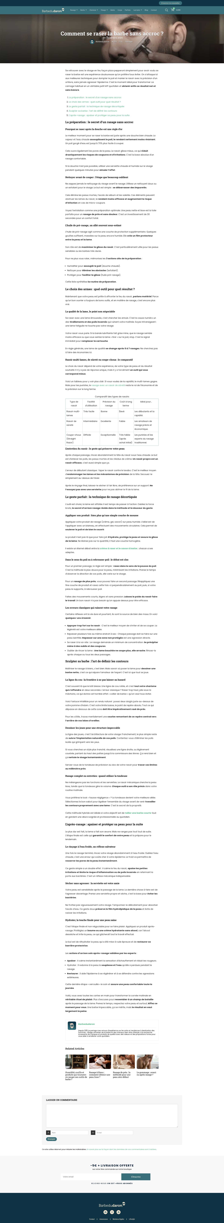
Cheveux (92, 10)
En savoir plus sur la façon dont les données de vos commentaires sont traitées (121, 1149)
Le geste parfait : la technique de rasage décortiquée (96, 106)
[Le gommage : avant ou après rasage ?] (148, 1056)
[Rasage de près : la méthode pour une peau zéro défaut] (124, 1056)
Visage (103, 10)
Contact (154, 10)
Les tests (136, 10)
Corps (120, 10)
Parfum (128, 10)
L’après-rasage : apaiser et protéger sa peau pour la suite (99, 115)
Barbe (82, 10)
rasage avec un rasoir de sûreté (108, 385)
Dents (112, 10)
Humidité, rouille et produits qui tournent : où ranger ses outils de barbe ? (76, 1076)
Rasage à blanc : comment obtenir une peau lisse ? (99, 1074)
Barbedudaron (102, 41)
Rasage (73, 10)
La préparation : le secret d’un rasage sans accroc (95, 97)
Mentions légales (118, 1219)
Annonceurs (104, 1219)
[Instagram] (112, 1212)
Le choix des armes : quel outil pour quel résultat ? (95, 101)
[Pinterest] (119, 1212)
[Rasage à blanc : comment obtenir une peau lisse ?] (100, 1056)
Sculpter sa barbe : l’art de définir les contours (93, 110)
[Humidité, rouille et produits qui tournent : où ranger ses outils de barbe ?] (76, 1056)
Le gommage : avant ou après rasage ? (146, 1073)
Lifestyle (132, 1219)
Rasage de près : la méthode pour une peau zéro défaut (121, 1074)
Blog (146, 10)
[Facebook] (105, 1212)
